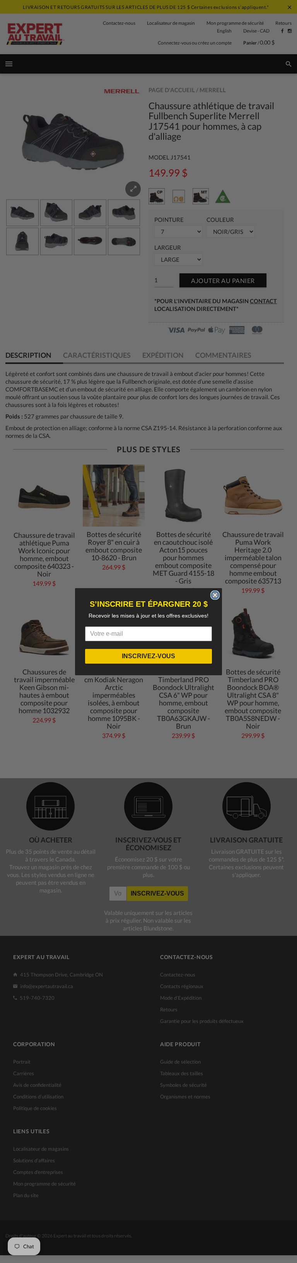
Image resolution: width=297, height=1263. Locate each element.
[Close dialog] (215, 595)
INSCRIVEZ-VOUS (148, 656)
